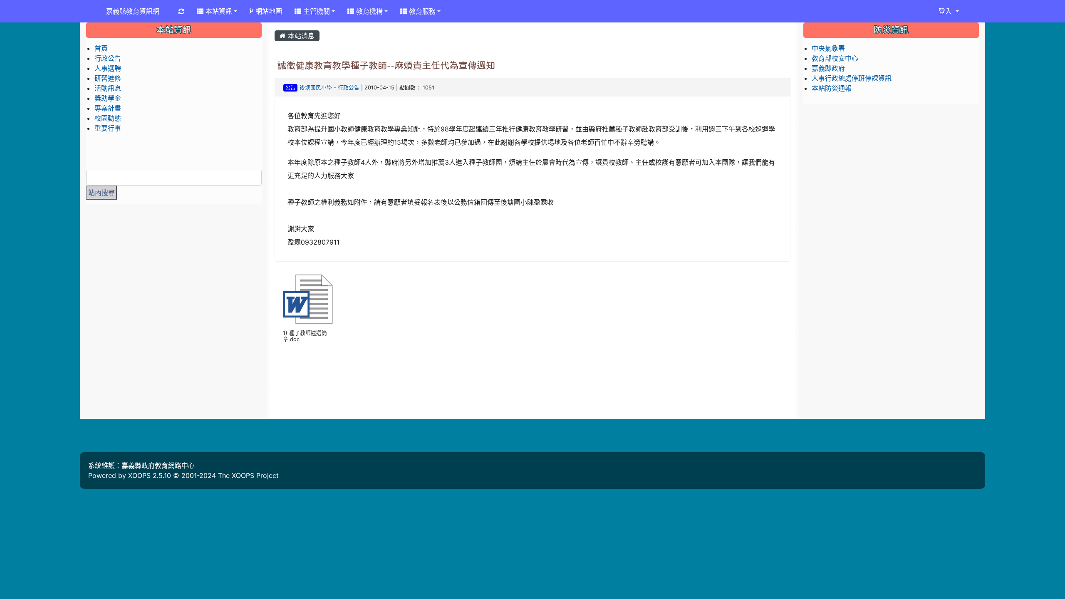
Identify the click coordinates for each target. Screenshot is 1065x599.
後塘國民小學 (316, 87)
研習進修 (107, 78)
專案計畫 (107, 108)
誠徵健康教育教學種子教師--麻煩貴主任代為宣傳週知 (386, 65)
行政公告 (348, 87)
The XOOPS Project (248, 475)
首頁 (101, 48)
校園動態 (107, 118)
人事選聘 (107, 68)
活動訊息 (107, 88)
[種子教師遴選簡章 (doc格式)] (308, 299)
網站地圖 (267, 11)
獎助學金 (107, 98)
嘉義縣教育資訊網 (132, 11)
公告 (290, 87)
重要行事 (107, 128)
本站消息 (300, 36)
